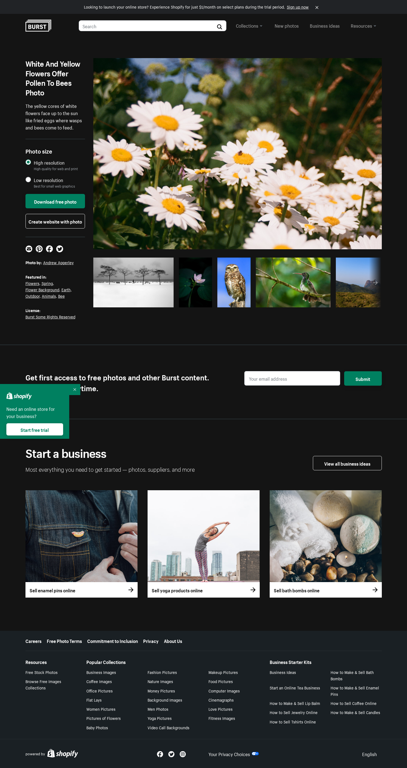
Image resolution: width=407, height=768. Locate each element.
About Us (173, 640)
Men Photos (158, 709)
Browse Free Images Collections (43, 684)
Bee (61, 296)
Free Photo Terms (64, 640)
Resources (361, 25)
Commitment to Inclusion (112, 640)
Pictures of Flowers (103, 718)
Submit (363, 378)
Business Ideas (283, 672)
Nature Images (160, 681)
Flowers (32, 283)
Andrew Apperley (58, 262)
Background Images (165, 700)
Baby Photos (97, 727)
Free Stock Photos (41, 672)
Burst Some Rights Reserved (50, 316)
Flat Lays (94, 700)
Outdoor (32, 296)
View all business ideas (347, 463)
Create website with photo (55, 221)
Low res (156, 301)
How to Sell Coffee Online (354, 703)
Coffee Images (99, 681)
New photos (287, 25)
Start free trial (34, 429)
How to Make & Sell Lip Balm (295, 703)
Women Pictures (100, 709)
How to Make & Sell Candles (355, 712)
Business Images (101, 672)
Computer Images (224, 690)
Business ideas (325, 25)
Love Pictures (220, 709)
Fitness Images (221, 718)
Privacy (151, 640)
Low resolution (48, 180)
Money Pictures (161, 690)
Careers (33, 640)
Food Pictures (220, 681)
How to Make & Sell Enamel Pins (355, 690)
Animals (49, 296)
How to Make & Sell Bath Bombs (352, 675)
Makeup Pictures (223, 672)
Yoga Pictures (160, 718)
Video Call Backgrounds (168, 727)
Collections (247, 25)
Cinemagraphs (221, 700)
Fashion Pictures (162, 672)
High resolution (49, 162)
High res (135, 301)
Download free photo (55, 201)
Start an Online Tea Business (295, 687)
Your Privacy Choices (229, 753)
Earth (66, 289)
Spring (47, 283)
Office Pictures (99, 690)
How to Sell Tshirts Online (293, 721)
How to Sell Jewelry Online (294, 712)
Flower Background (42, 289)
